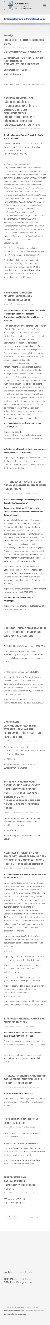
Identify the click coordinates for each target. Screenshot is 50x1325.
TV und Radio (18, 493)
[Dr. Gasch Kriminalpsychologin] (21, 5)
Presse (18, 304)
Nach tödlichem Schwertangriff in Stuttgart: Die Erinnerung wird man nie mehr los (25, 632)
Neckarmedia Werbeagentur (15, 1314)
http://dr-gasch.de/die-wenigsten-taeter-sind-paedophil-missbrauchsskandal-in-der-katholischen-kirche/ (23, 968)
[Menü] (44, 5)
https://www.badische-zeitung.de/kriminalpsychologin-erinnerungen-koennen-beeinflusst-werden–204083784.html (23, 435)
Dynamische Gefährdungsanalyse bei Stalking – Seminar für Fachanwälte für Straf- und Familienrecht (22, 729)
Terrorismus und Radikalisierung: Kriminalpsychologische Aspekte (20, 1183)
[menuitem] (44, 5)
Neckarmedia (42, 48)
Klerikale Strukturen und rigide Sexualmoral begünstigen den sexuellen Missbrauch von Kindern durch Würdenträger (25, 858)
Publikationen (22, 129)
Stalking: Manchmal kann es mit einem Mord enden (25, 1020)
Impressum (8, 1311)
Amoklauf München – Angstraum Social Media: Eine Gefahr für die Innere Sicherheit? (25, 1079)
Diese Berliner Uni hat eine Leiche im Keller (21, 1121)
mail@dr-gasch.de (22, 1282)
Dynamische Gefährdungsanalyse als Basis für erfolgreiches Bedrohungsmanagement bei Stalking (23, 1058)
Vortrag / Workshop (25, 48)
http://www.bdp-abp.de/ (14, 1202)
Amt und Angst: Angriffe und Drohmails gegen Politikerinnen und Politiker (25, 485)
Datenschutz (19, 1311)
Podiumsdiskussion (19, 1087)
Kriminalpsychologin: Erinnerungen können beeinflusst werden (18, 296)
